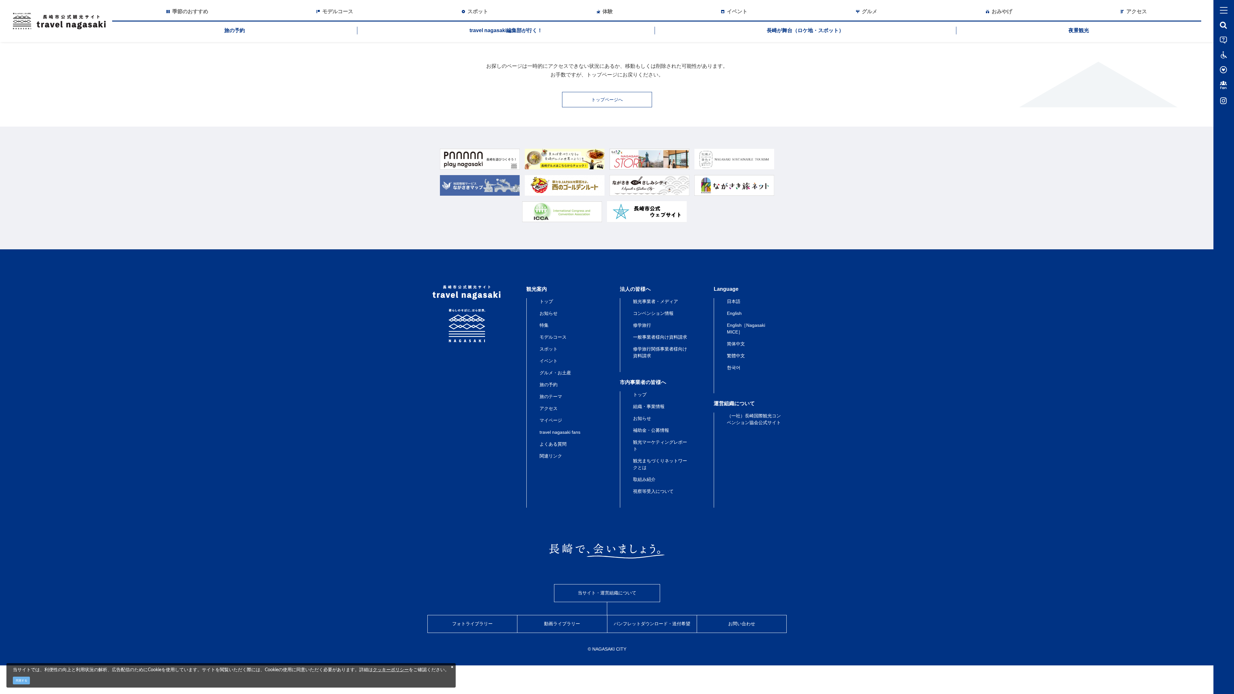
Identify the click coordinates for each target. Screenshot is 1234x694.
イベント (549, 360)
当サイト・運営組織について (607, 592)
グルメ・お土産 (555, 372)
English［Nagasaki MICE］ (746, 328)
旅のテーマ (551, 396)
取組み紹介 (644, 479)
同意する (21, 680)
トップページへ (607, 99)
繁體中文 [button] (736, 355)
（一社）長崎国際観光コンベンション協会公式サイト (754, 419)
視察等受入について (653, 491)
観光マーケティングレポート (660, 445)
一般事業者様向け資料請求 (660, 337)
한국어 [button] (733, 367)
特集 (544, 325)
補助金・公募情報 (651, 430)
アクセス (549, 408)
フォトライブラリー (472, 623)
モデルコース (553, 337)
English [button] (734, 313)
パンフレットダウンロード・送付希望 (652, 623)
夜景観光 (1079, 30)
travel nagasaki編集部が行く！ (505, 30)
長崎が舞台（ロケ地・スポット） (805, 30)
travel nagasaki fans (560, 432)
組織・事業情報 (649, 406)
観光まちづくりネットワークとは (660, 464)
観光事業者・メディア (655, 301)
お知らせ (549, 313)
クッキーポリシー (391, 669)
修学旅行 (642, 325)
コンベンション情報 (653, 313)
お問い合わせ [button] (741, 623)
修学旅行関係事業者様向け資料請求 (660, 352)
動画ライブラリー (562, 623)
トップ (546, 301)
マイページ (551, 420)
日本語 (733, 301)
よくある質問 (553, 444)
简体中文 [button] (736, 343)
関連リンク (551, 455)
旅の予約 (234, 30)
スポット (549, 348)
